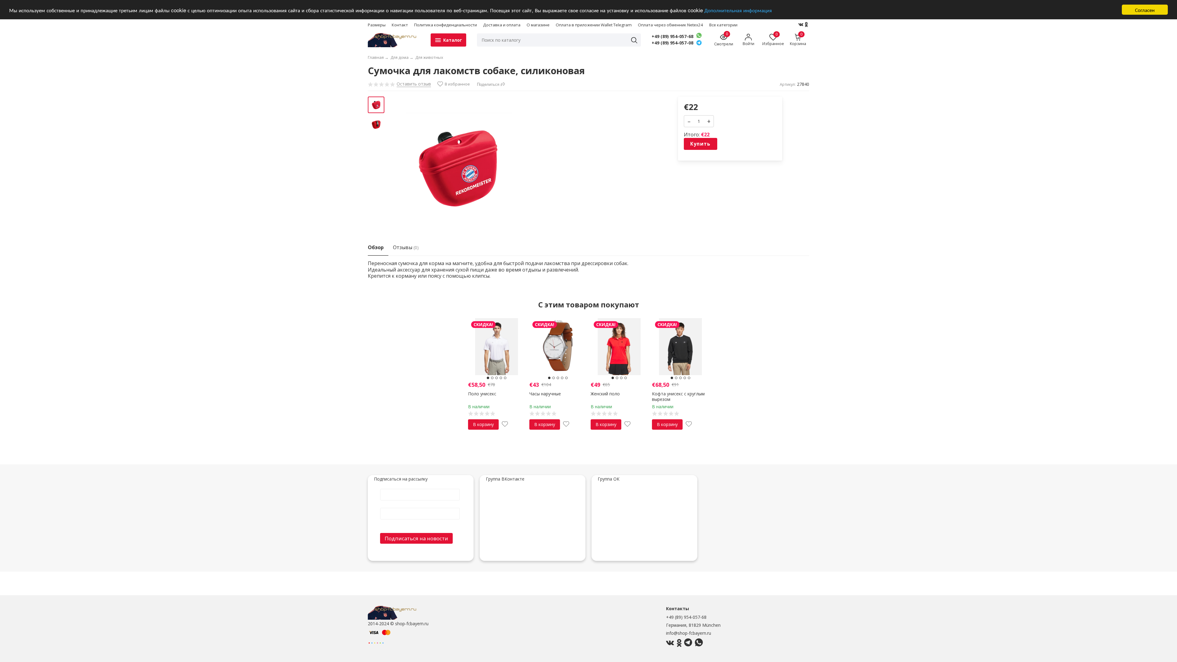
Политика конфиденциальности (445, 25)
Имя (420, 488)
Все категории (723, 25)
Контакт (400, 25)
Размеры (377, 25)
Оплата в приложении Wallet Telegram (594, 25)
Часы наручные (545, 394)
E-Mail (420, 507)
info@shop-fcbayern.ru (688, 633)
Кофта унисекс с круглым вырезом (678, 396)
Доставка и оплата (501, 25)
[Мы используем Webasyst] (376, 642)
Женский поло (605, 394)
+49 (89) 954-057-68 (672, 36)
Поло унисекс (482, 394)
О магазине (538, 25)
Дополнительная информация (738, 10)
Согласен (1145, 9)
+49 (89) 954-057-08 (672, 43)
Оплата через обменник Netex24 (670, 25)
